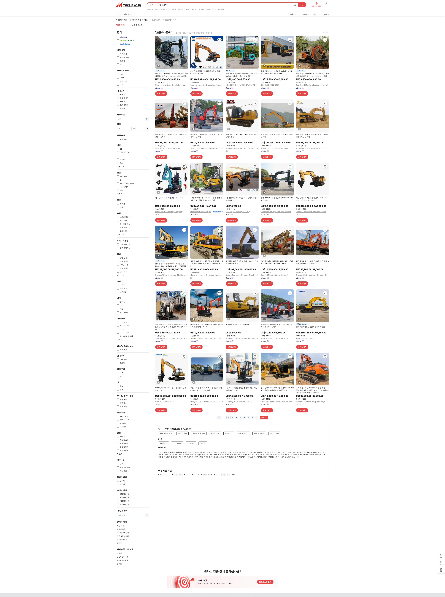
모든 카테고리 (124, 14)
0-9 (159, 474)
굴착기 (157, 9)
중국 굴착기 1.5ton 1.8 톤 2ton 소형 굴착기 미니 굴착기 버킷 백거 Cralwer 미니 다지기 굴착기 (171, 74)
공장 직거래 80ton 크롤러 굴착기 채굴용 (310, 327)
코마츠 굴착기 (243, 433)
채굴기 (119, 553)
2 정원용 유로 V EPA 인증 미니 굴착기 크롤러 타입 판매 (242, 199)
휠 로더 (201, 9)
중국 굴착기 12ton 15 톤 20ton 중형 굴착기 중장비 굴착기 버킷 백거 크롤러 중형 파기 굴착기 (206, 263)
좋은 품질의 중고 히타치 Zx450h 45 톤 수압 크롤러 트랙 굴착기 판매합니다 (312, 262)
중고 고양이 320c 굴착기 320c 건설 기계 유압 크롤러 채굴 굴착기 (312, 135)
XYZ (233, 474)
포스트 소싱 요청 (265, 582)
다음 (263, 417)
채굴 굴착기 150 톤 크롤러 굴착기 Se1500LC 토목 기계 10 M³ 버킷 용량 (312, 199)
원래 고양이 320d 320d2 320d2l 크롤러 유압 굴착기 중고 (241, 135)
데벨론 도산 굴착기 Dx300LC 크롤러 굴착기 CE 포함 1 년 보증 (205, 72)
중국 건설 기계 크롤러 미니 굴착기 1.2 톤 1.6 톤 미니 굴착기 (206, 135)
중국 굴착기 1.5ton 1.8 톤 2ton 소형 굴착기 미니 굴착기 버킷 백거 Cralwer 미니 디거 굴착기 (312, 74)
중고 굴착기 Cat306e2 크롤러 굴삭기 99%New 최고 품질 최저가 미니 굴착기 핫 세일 (277, 389)
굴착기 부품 (182, 433)
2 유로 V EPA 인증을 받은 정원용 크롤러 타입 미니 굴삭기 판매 (242, 389)
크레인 (187, 9)
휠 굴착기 (164, 9)
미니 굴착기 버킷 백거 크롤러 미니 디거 (169, 198)
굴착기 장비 (215, 433)
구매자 (292, 14)
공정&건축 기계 (122, 557)
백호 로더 (194, 9)
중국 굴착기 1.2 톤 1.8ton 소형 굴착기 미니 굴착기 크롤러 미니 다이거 (206, 325)
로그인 (326, 6)
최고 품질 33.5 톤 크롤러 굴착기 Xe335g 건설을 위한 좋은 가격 (242, 262)
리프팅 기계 (209, 9)
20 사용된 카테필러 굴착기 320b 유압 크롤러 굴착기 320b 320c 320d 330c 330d (277, 262)
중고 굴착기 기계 (166, 433)
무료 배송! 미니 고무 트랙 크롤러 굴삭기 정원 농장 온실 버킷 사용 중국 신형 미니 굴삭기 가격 (171, 326)
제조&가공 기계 (122, 560)
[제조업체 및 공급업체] (128, 4)
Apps (315, 14)
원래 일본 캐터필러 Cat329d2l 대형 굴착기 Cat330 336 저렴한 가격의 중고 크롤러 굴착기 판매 (171, 264)
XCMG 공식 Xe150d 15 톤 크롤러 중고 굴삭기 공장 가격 (171, 389)
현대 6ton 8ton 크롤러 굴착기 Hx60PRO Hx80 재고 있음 (277, 199)
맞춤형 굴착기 (259, 433)
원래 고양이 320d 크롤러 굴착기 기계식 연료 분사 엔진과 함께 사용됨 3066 (277, 72)
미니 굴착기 (172, 9)
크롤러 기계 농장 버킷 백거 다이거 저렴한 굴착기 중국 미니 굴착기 (276, 325)
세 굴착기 (228, 433)
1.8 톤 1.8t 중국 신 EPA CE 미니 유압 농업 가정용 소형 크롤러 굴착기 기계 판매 (206, 199)
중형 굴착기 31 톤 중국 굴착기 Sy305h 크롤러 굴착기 (277, 135)
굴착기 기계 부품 (199, 433)
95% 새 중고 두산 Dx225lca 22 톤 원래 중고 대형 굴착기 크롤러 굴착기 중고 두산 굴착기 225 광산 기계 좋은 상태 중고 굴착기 (312, 390)
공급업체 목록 (135, 24)
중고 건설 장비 (219, 9)
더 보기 (161, 447)
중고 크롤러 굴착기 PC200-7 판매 (238, 324)
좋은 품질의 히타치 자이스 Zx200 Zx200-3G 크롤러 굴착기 (170, 135)
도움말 (305, 14)
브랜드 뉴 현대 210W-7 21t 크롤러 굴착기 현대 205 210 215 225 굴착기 (206, 389)
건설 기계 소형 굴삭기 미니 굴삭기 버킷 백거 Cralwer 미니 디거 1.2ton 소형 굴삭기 (241, 74)
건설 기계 (181, 9)
